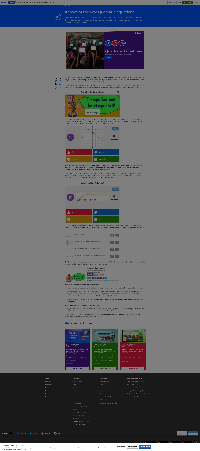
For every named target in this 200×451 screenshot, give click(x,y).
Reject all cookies (132, 446)
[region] (100, 447)
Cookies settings (120, 446)
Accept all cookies (145, 446)
